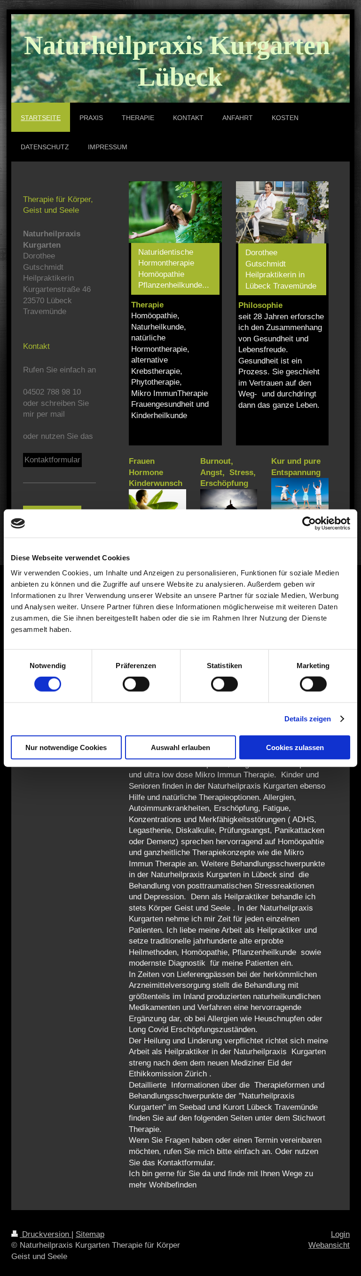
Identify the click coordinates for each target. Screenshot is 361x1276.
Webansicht (329, 1245)
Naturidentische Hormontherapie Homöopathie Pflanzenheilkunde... (173, 269)
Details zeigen (307, 719)
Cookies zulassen (295, 747)
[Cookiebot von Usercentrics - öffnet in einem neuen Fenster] (309, 524)
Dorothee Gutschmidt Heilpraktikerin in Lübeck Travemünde (280, 269)
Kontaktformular (52, 459)
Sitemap (90, 1234)
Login (340, 1234)
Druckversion (45, 1234)
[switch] (136, 684)
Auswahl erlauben (180, 747)
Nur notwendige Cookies (66, 747)
